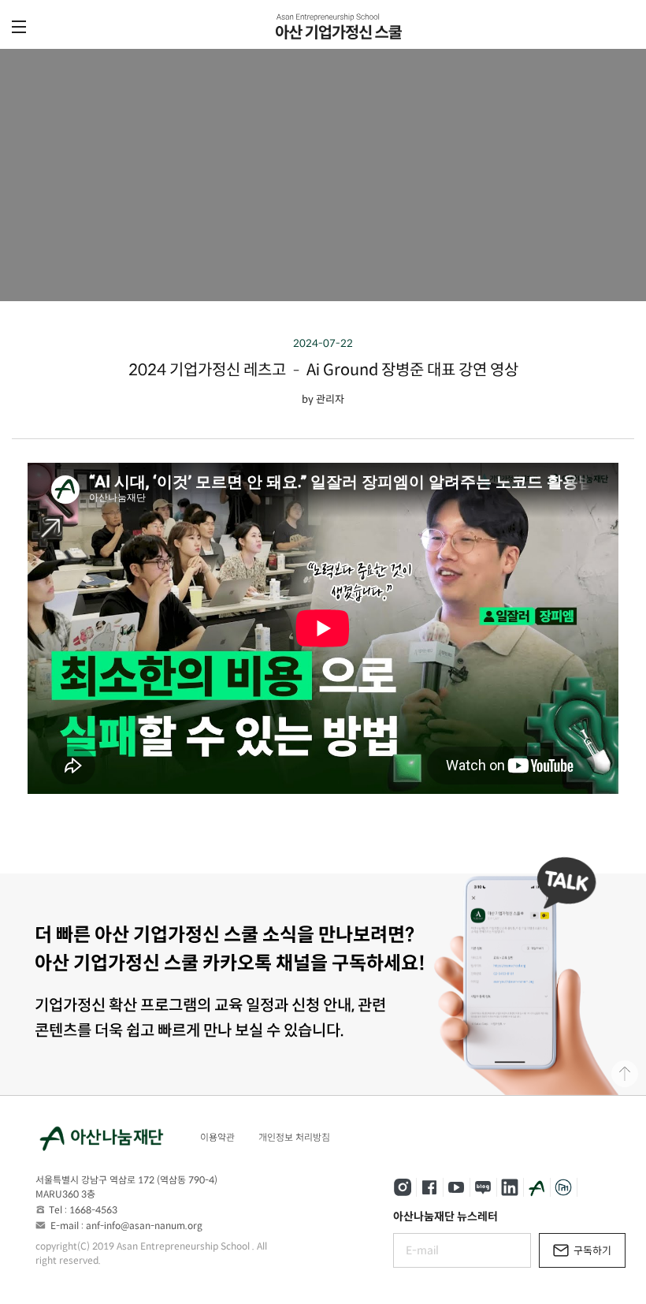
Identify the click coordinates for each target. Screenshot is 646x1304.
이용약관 (217, 1137)
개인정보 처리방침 (294, 1137)
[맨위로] (624, 1073)
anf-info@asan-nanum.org (144, 1225)
